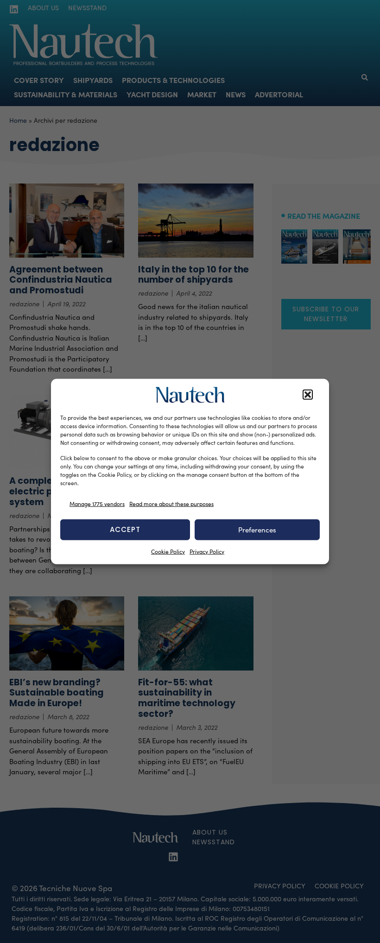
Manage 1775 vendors (97, 503)
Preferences (257, 529)
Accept (125, 529)
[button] (307, 394)
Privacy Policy (207, 551)
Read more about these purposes (171, 503)
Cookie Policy (168, 551)
